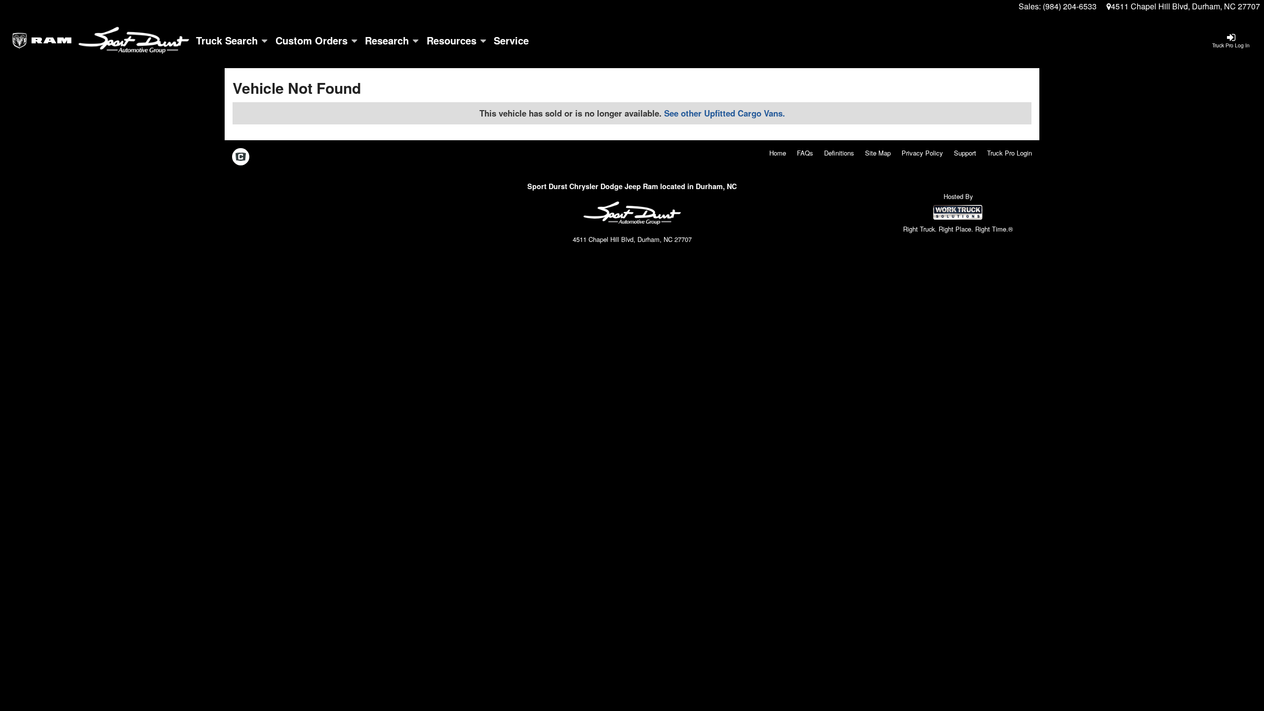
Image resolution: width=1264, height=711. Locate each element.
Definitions (839, 153)
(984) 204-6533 (1070, 6)
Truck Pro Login (1009, 153)
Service (511, 40)
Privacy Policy (922, 153)
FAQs (805, 153)
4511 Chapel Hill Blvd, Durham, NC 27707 (1185, 6)
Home (777, 153)
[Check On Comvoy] (240, 157)
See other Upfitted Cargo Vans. (724, 113)
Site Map (878, 153)
